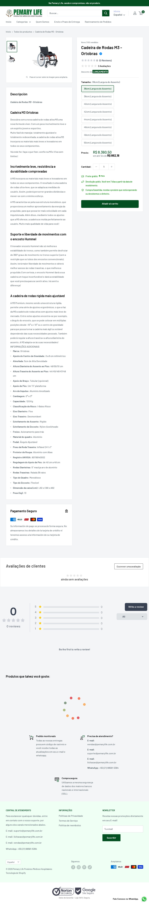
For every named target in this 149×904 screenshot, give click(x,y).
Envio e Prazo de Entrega (67, 21)
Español (10, 862)
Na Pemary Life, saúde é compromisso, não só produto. (74, 3)
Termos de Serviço (68, 820)
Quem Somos (42, 21)
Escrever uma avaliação (129, 566)
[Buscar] (105, 13)
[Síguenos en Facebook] (73, 867)
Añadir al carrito (110, 203)
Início (8, 21)
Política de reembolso (70, 825)
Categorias (22, 21)
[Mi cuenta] (134, 13)
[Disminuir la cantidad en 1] (96, 167)
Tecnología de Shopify (16, 873)
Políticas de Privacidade (71, 815)
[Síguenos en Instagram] (79, 867)
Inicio (8, 32)
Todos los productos (23, 32)
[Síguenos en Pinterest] (84, 867)
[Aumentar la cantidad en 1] (112, 167)
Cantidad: (86, 166)
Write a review (136, 606)
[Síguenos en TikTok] (90, 867)
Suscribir (111, 837)
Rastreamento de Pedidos (98, 21)
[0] (141, 13)
